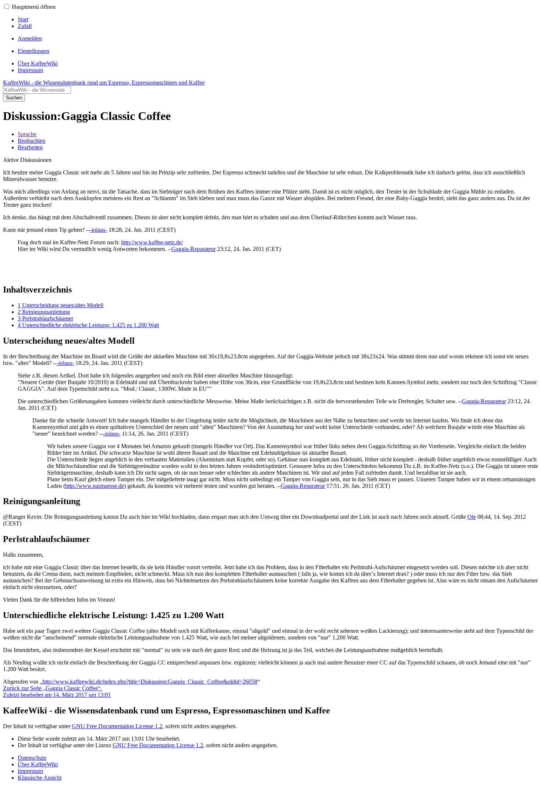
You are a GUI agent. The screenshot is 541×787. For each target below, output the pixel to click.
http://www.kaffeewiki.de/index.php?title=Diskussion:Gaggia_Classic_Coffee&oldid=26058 (149, 681)
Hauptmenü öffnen (34, 7)
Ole (471, 517)
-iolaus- (98, 230)
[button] (6, 6)
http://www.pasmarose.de (94, 486)
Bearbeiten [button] (30, 147)
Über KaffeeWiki (38, 764)
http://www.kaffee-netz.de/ (152, 242)
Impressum (30, 771)
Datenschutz (32, 758)
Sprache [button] (27, 134)
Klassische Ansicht (39, 777)
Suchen (14, 97)
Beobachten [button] (31, 141)
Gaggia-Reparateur (194, 249)
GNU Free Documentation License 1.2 (117, 726)
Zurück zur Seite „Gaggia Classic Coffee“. (52, 688)
